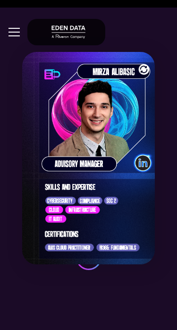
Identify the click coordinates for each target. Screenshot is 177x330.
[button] (12, 32)
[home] (66, 32)
